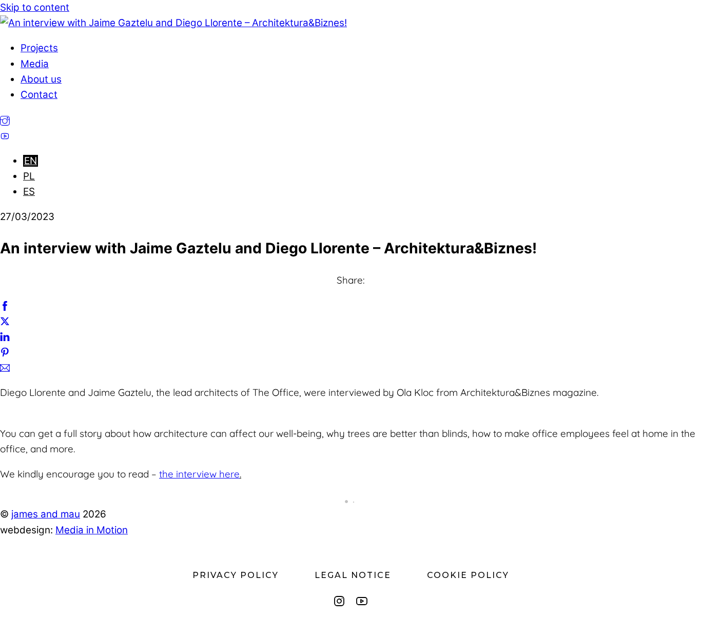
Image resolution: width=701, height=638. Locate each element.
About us (41, 79)
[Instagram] (339, 601)
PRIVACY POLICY (235, 575)
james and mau (45, 514)
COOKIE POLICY (468, 575)
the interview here (199, 474)
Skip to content (34, 7)
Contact (39, 95)
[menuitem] (30, 161)
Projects (39, 48)
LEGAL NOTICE (353, 575)
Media (35, 64)
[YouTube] (362, 601)
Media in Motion (91, 530)
